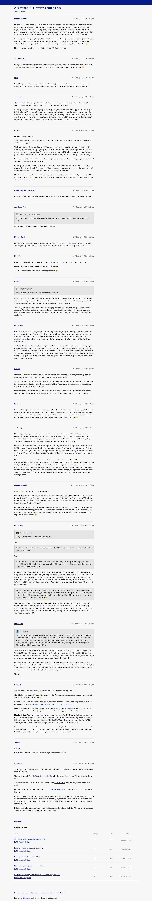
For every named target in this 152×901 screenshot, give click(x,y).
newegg (31, 769)
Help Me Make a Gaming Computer (29, 848)
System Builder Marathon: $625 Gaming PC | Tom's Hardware (50, 704)
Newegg (17, 748)
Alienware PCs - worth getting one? (37, 7)
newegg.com (76, 448)
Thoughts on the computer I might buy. (30, 839)
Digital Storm (23, 341)
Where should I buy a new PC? (27, 857)
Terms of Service (46, 893)
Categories (24, 893)
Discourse (26, 898)
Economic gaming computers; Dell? (28, 866)
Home (16, 893)
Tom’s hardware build (43, 776)
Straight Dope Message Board (11, 2)
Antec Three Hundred (55, 789)
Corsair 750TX (59, 783)
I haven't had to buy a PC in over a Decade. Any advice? (37, 875)
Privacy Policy (59, 893)
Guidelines (34, 893)
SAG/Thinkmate (68, 243)
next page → (19, 821)
